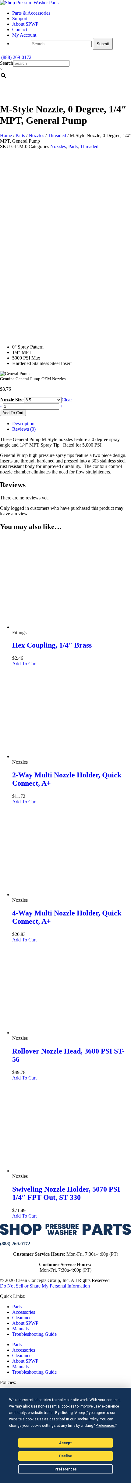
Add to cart (12, 413)
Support (19, 18)
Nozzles (36, 135)
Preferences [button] (105, 1425)
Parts (20, 135)
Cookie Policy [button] (87, 1419)
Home (6, 135)
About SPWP (25, 24)
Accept (65, 1443)
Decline (65, 1456)
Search (6, 63)
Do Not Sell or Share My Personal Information (45, 1285)
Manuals (20, 1328)
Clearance (21, 1317)
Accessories (23, 1312)
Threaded (57, 135)
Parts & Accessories (31, 13)
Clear (67, 399)
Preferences (66, 1469)
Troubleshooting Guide (34, 1334)
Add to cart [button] (24, 663)
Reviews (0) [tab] (24, 429)
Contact (19, 29)
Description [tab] (23, 423)
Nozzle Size (11, 399)
